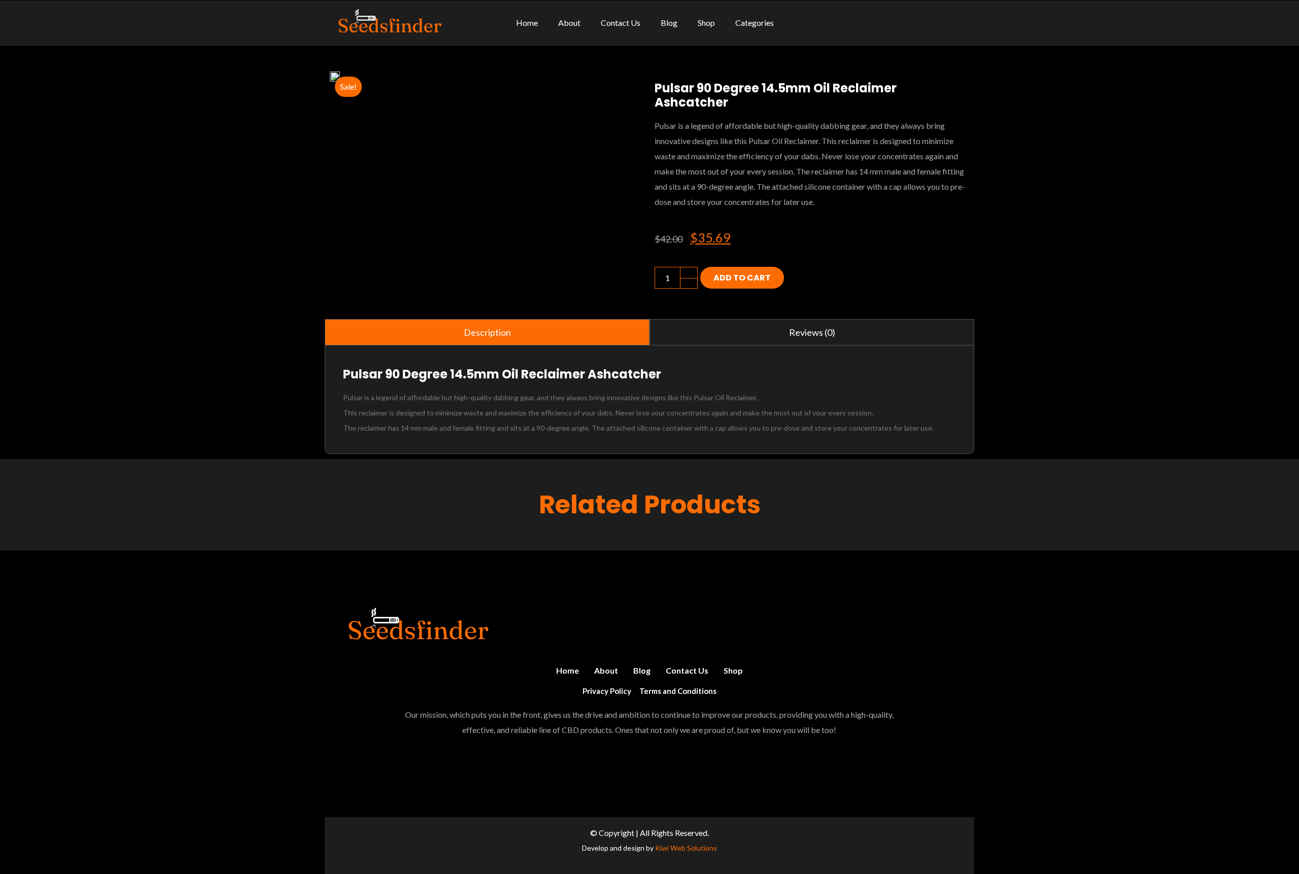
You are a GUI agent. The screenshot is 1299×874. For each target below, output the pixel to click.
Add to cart (742, 278)
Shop (733, 671)
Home (567, 671)
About (606, 671)
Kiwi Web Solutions (686, 848)
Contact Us (687, 671)
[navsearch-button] (961, 23)
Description (487, 332)
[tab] (487, 332)
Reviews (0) (812, 332)
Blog (642, 671)
